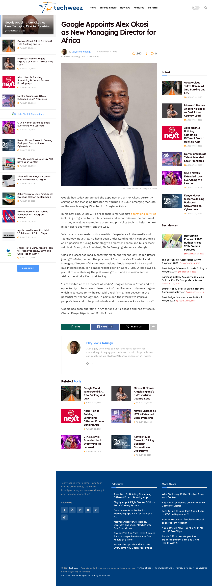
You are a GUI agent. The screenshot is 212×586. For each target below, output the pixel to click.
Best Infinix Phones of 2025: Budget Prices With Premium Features (193, 242)
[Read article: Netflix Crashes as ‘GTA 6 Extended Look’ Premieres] (121, 416)
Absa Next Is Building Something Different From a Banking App (33, 80)
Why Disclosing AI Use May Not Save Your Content (35, 160)
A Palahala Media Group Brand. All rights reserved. (86, 575)
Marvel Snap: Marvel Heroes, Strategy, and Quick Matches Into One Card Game (133, 525)
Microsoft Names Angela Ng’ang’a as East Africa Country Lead (35, 61)
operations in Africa (143, 213)
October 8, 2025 (188, 272)
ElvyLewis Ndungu (81, 51)
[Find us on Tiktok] (64, 517)
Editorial (153, 7)
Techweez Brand (163, 568)
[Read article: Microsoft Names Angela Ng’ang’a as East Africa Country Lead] (121, 393)
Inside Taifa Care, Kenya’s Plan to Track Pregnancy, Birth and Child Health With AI (35, 250)
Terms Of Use (144, 568)
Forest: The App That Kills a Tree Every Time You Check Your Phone (133, 546)
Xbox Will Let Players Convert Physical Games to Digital (34, 178)
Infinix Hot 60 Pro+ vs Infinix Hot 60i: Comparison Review (183, 290)
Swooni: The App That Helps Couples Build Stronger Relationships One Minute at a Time (134, 536)
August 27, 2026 (143, 455)
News (92, 7)
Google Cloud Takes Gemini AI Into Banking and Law (34, 43)
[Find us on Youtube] (88, 510)
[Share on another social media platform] (153, 327)
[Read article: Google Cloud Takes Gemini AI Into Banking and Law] (71, 393)
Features (139, 7)
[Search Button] (205, 7)
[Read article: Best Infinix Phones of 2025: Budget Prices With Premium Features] (172, 241)
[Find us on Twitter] (72, 510)
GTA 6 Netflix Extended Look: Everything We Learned (33, 124)
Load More (28, 268)
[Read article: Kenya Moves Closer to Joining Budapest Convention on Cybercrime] (121, 442)
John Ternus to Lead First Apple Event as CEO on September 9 (35, 195)
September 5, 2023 (107, 51)
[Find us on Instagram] (80, 510)
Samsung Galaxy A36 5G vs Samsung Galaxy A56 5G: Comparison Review (183, 278)
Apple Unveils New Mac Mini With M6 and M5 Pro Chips (33, 232)
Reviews (125, 7)
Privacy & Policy (184, 568)
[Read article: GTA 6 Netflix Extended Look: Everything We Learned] (71, 442)
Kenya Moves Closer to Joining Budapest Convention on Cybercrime (34, 143)
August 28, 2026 (93, 403)
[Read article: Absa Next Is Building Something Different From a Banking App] (71, 416)
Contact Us (201, 568)
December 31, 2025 (195, 254)
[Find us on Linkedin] (96, 510)
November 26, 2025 (190, 263)
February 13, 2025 (186, 301)
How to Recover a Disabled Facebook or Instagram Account (32, 214)
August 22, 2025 (195, 292)
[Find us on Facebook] (64, 510)
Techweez (73, 568)
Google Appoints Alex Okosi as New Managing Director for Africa (27, 24)
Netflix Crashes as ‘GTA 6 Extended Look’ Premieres (32, 97)
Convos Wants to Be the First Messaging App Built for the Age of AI (134, 513)
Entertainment (108, 7)
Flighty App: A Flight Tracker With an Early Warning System (134, 504)
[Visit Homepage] (61, 8)
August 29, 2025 (171, 284)
